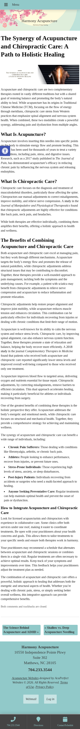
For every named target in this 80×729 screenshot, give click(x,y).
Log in (50, 699)
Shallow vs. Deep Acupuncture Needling (59, 630)
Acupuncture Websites (25, 678)
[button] (5, 151)
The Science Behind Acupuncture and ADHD (21, 630)
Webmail (31, 699)
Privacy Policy (44, 687)
